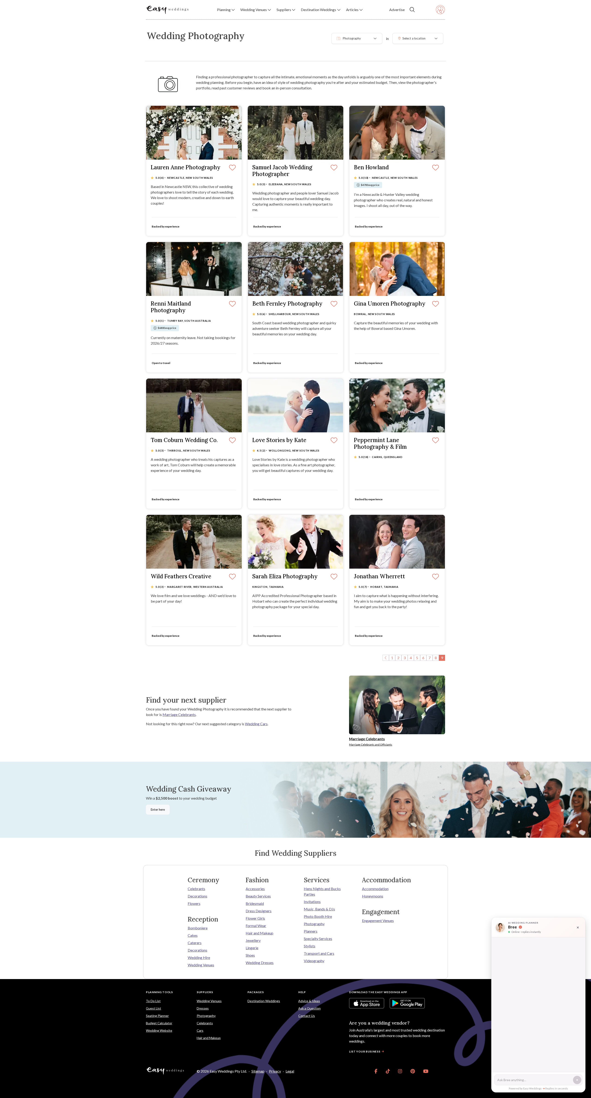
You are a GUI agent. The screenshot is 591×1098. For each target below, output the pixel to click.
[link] (375, 1071)
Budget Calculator (159, 1023)
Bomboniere (198, 928)
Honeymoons (372, 896)
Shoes (250, 955)
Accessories (255, 888)
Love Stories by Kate (279, 440)
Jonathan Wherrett (379, 576)
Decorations (197, 896)
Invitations (312, 901)
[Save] (232, 168)
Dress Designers (258, 911)
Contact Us (306, 1016)
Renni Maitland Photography (171, 307)
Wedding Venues (201, 965)
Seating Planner (157, 1016)
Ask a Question (309, 1008)
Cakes (193, 935)
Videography (314, 960)
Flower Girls (255, 918)
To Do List (153, 1001)
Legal (290, 1071)
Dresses (203, 1008)
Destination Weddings (263, 1001)
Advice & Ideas (309, 1001)
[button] (226, 9)
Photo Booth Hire (318, 916)
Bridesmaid (255, 903)
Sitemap (257, 1071)
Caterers (195, 942)
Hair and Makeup (259, 933)
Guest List (153, 1008)
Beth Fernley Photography (287, 303)
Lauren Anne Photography (185, 167)
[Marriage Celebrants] (397, 704)
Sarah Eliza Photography (285, 576)
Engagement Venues (378, 920)
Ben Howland (371, 167)
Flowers (194, 903)
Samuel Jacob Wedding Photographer (282, 171)
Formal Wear (256, 925)
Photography (314, 924)
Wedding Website (159, 1030)
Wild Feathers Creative (181, 576)
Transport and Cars (319, 953)
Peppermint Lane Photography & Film (380, 443)
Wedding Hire (199, 957)
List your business (364, 1051)
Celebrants (196, 888)
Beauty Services (258, 896)
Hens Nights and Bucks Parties (322, 891)
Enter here (158, 809)
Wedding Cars (256, 724)
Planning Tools (159, 992)
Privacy (275, 1071)
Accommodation (375, 888)
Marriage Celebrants (179, 714)
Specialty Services (318, 938)
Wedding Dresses (260, 962)
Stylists (309, 946)
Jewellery (253, 940)
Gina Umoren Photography (389, 303)
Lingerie (252, 948)
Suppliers (205, 992)
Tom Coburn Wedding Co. (184, 440)
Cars (200, 1030)
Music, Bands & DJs (319, 909)
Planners (310, 931)
